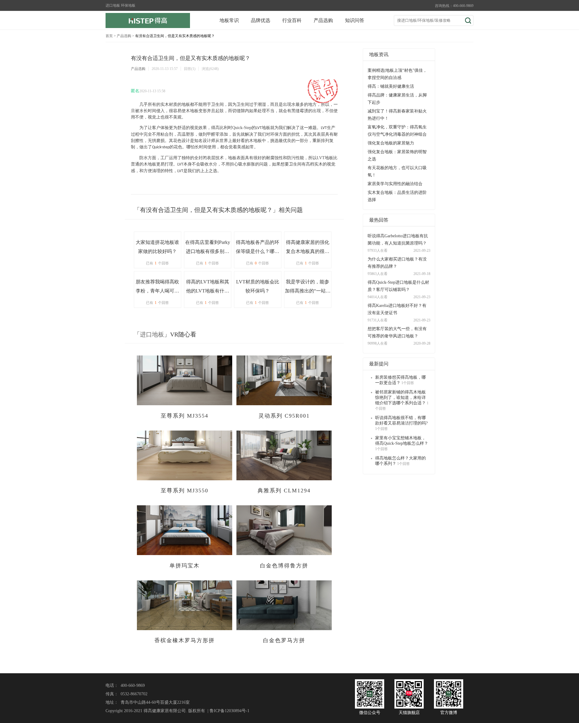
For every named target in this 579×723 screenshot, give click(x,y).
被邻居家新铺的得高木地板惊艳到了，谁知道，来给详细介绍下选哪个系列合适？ (400, 397)
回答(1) (189, 69)
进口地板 (152, 334)
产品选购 (323, 20)
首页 (109, 36)
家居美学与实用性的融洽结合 (395, 184)
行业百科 (292, 20)
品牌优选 (260, 20)
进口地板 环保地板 (120, 5)
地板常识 (229, 20)
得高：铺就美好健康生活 (391, 86)
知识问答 (354, 20)
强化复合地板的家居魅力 (391, 143)
